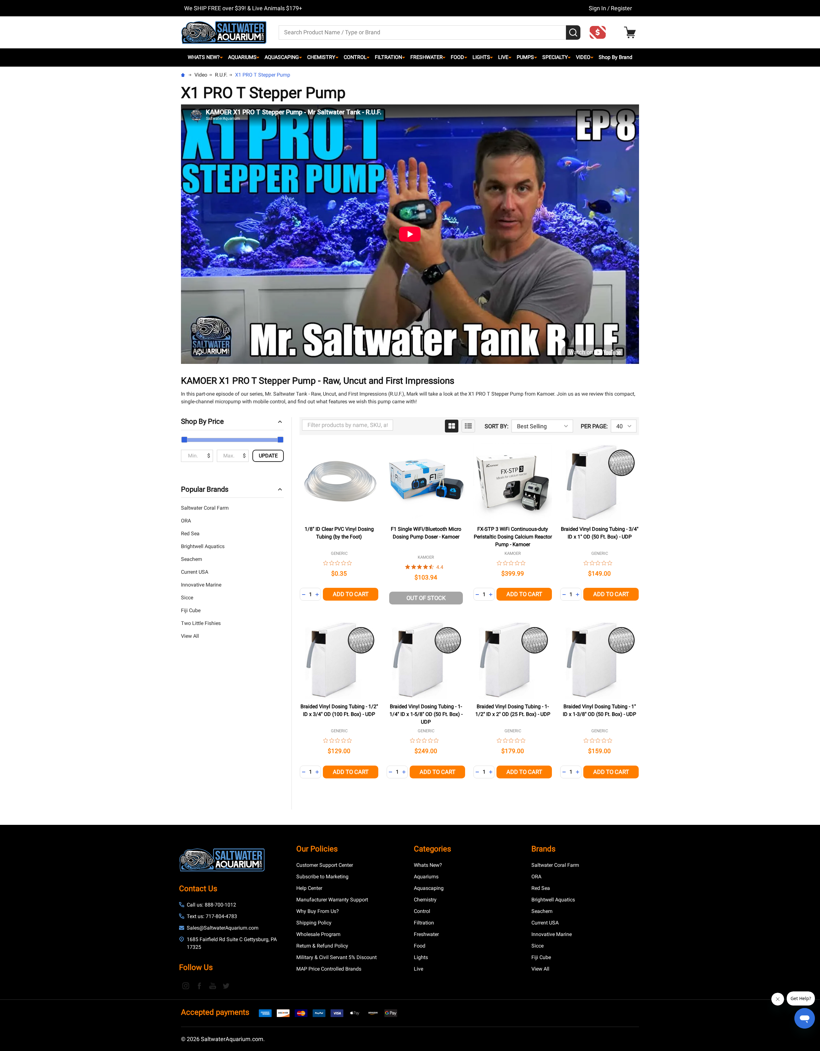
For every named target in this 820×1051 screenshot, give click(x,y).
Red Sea (190, 533)
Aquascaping (282, 57)
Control (355, 57)
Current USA (194, 572)
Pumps (525, 57)
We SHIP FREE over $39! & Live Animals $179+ (243, 8)
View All (190, 636)
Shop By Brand (615, 57)
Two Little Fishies (201, 623)
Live (503, 57)
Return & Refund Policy (322, 946)
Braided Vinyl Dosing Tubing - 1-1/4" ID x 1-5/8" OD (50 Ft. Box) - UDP (426, 714)
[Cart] (631, 32)
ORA (186, 521)
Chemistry (321, 57)
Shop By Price (202, 421)
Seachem (191, 559)
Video (583, 57)
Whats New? (204, 57)
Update (268, 456)
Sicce (187, 598)
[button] (600, 32)
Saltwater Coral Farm (205, 508)
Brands (543, 848)
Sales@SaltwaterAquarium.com (222, 928)
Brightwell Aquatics (203, 546)
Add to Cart (351, 594)
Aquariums (242, 57)
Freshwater (426, 57)
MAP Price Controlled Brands (328, 969)
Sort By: (496, 426)
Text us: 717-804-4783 (212, 916)
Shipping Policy (314, 923)
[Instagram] (186, 985)
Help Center (309, 888)
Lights (481, 57)
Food (457, 57)
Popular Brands (204, 489)
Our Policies (317, 848)
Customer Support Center (324, 865)
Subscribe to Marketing (322, 877)
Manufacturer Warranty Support (332, 900)
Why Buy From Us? (317, 911)
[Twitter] (226, 985)
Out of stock (426, 598)
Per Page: (594, 426)
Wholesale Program (318, 934)
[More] (221, 57)
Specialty (555, 57)
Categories (432, 848)
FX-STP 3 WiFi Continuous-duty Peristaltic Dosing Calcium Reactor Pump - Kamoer (513, 536)
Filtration (388, 57)
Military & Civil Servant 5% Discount (336, 957)
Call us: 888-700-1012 (211, 905)
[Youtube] (212, 985)
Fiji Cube (191, 610)
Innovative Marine (201, 585)
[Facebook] (199, 985)
